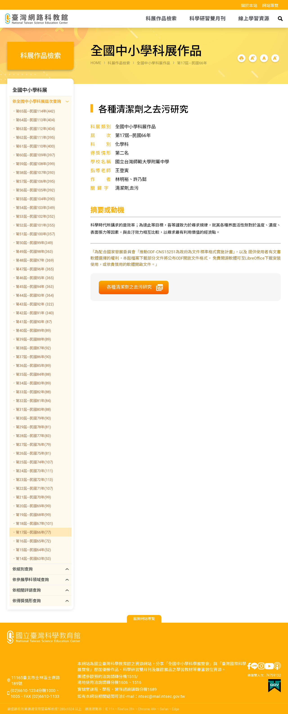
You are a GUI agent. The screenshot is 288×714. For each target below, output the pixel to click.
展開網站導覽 (144, 619)
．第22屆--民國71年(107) (32, 488)
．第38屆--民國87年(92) (31, 348)
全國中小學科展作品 (153, 63)
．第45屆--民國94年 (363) (33, 287)
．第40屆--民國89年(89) (31, 330)
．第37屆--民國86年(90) (31, 357)
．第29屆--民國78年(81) (31, 427)
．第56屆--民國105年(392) (33, 190)
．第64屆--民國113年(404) (33, 120)
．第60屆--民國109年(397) (33, 155)
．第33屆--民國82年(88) (31, 392)
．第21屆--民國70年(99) (31, 497)
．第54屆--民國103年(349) (33, 208)
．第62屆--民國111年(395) (33, 137)
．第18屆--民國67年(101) (32, 523)
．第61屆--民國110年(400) (33, 146)
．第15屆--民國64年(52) (31, 550)
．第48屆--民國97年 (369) (33, 260)
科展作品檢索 (119, 63)
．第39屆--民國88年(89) (31, 339)
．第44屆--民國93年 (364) (33, 295)
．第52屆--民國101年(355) (33, 225)
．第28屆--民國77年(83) (31, 436)
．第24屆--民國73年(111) (32, 471)
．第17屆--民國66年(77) (31, 532)
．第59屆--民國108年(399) (33, 164)
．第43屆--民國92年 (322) (33, 304)
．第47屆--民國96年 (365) (33, 269)
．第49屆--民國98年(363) (32, 251)
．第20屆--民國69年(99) (31, 506)
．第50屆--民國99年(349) (32, 243)
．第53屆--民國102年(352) (33, 216)
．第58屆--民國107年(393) (33, 173)
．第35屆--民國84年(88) (31, 374)
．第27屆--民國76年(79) (31, 444)
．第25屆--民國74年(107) (32, 462)
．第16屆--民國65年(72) (31, 541)
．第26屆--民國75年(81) (31, 453)
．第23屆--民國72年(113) (32, 480)
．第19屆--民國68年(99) (31, 515)
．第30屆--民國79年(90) (31, 418)
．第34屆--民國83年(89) (31, 383)
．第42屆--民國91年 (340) (33, 313)
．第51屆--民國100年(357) (33, 234)
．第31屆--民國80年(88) (31, 409)
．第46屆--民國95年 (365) (33, 278)
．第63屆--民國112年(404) (33, 129)
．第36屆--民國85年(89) (31, 366)
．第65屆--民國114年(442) (33, 111)
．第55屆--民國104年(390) (33, 199)
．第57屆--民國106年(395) (33, 181)
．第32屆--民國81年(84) (31, 401)
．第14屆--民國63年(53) (31, 559)
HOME (95, 63)
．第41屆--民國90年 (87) (32, 322)
